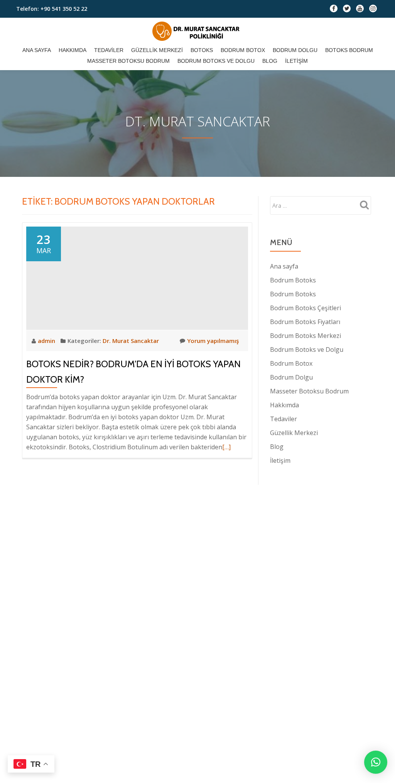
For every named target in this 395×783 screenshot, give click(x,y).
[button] (375, 762)
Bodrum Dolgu (295, 50)
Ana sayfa (36, 50)
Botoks (202, 50)
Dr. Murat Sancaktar (131, 340)
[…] (226, 447)
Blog (269, 61)
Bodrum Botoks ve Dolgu (216, 61)
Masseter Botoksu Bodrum (128, 61)
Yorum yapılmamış (213, 340)
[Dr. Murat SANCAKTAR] (197, 31)
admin (47, 340)
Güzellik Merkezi (157, 50)
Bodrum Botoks (293, 280)
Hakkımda (72, 50)
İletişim (296, 61)
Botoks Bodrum (349, 50)
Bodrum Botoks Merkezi (305, 335)
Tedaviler (108, 50)
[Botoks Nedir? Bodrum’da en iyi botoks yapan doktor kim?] (137, 277)
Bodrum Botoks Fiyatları (305, 322)
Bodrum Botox (243, 50)
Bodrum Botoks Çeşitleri (305, 308)
